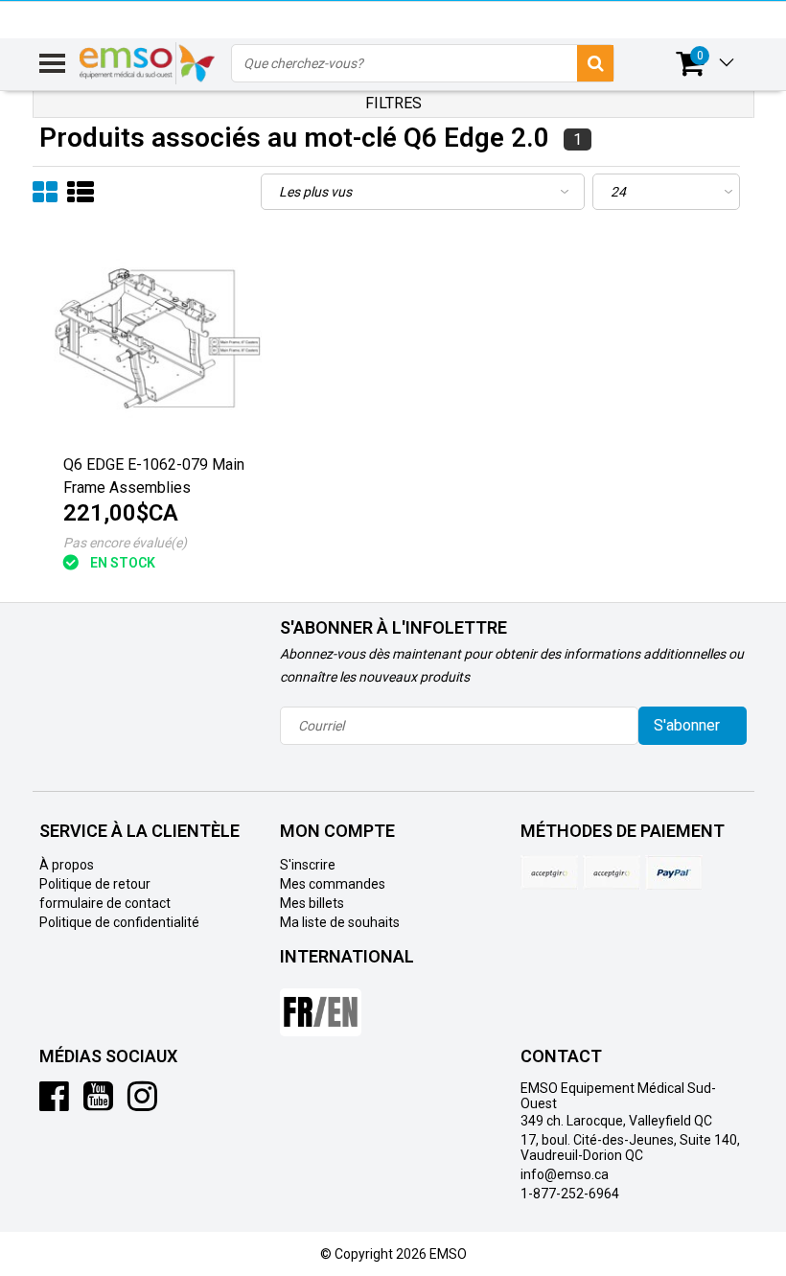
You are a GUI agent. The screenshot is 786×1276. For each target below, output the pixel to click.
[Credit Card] (549, 872)
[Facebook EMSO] (54, 1103)
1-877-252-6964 (569, 1193)
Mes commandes (332, 884)
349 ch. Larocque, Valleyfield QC (616, 1120)
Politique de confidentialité (119, 922)
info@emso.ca (564, 1174)
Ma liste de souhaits (340, 922)
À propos (66, 864)
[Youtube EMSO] (98, 1103)
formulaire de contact (105, 903)
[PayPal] (611, 872)
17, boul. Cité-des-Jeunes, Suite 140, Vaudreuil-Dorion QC (630, 1147)
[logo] (148, 63)
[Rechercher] (595, 63)
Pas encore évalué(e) (125, 542)
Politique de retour (94, 884)
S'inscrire (307, 864)
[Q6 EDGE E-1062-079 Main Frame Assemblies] (158, 340)
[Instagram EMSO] (142, 1103)
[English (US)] (320, 1005)
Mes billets (312, 903)
